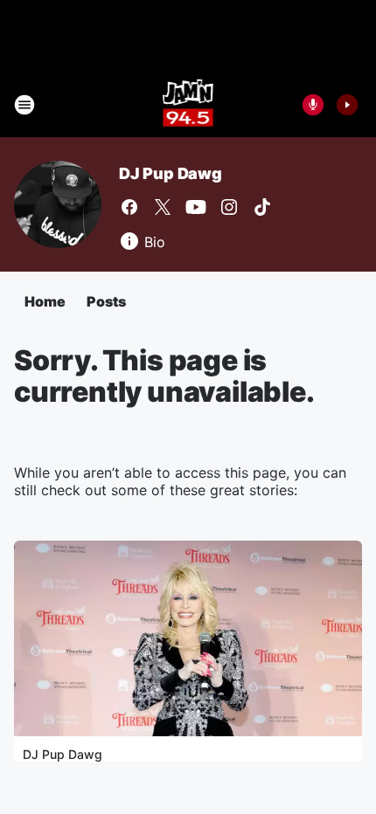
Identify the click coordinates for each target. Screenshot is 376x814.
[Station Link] (188, 105)
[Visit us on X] (162, 207)
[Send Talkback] (313, 104)
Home (45, 301)
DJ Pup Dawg (170, 173)
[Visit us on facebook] (129, 207)
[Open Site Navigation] (24, 104)
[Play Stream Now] (347, 104)
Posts (106, 301)
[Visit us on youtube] (195, 207)
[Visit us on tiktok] (262, 207)
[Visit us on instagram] (229, 207)
